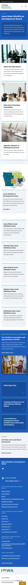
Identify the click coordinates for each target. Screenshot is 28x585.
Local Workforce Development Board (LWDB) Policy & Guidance (13, 544)
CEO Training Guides (7, 548)
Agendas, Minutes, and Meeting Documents (13, 499)
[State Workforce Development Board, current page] (5, 5)
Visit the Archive (6, 453)
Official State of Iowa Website (7, 1)
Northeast (6, 526)
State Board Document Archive (10, 506)
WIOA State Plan (6, 541)
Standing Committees (7, 501)
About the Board (6, 491)
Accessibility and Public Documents (11, 555)
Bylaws (3, 496)
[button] (22, 583)
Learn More (6, 209)
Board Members (6, 494)
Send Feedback (5, 577)
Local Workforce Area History (9, 532)
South (5, 529)
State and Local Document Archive (11, 558)
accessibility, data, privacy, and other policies (12, 581)
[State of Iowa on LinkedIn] (3, 469)
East (5, 521)
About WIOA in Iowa (7, 352)
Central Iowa (5, 518)
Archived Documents (7, 563)
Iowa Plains (4, 516)
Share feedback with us (12, 481)
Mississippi (6, 524)
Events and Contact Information (10, 504)
